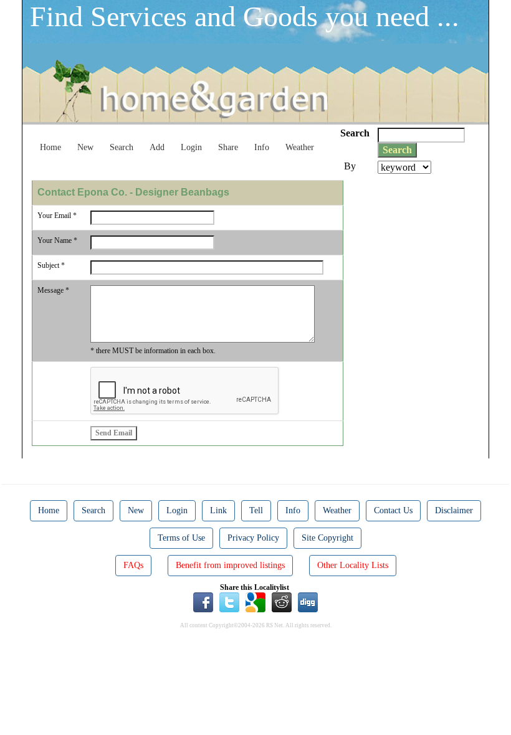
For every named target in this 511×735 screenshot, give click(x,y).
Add (157, 147)
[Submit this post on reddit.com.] (282, 601)
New (85, 147)
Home (50, 147)
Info (261, 147)
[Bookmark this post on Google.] (255, 601)
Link (218, 510)
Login (191, 147)
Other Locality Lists (352, 565)
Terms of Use (181, 538)
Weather (299, 147)
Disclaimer (454, 510)
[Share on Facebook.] (203, 601)
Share (228, 147)
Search (121, 147)
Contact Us (393, 510)
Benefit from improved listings (230, 565)
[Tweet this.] (229, 601)
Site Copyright (327, 538)
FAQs (133, 565)
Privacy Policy (253, 538)
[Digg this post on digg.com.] (308, 601)
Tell (256, 510)
